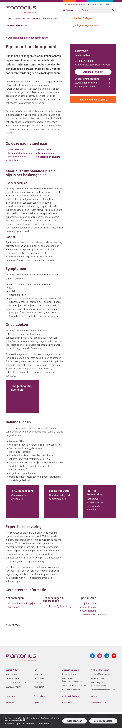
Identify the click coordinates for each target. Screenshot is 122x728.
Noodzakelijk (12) (13, 724)
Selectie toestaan (103, 721)
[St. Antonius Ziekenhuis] (34, 9)
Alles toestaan (74, 721)
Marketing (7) (46, 724)
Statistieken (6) (31, 724)
